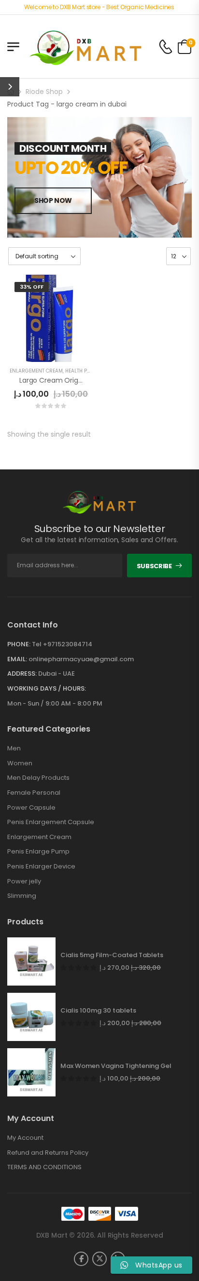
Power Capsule (31, 808)
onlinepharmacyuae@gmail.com (81, 659)
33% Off (31, 287)
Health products (87, 370)
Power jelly (24, 881)
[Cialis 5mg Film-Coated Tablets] (31, 961)
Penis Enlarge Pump (38, 851)
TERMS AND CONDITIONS (44, 1167)
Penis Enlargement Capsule (50, 822)
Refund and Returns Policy (47, 1153)
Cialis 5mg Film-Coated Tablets (111, 955)
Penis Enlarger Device (41, 866)
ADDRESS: (22, 673)
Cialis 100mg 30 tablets (98, 1010)
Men (14, 748)
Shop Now (53, 200)
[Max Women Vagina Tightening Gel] (31, 1072)
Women (19, 763)
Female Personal (33, 793)
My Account (25, 1138)
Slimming (21, 896)
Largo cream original (54, 380)
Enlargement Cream (36, 370)
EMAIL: (17, 659)
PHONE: (18, 644)
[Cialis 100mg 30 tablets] (31, 1017)
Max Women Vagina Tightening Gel (115, 1066)
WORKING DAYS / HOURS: (46, 689)
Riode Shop (44, 91)
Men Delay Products (38, 778)
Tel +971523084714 (62, 644)
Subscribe (154, 566)
